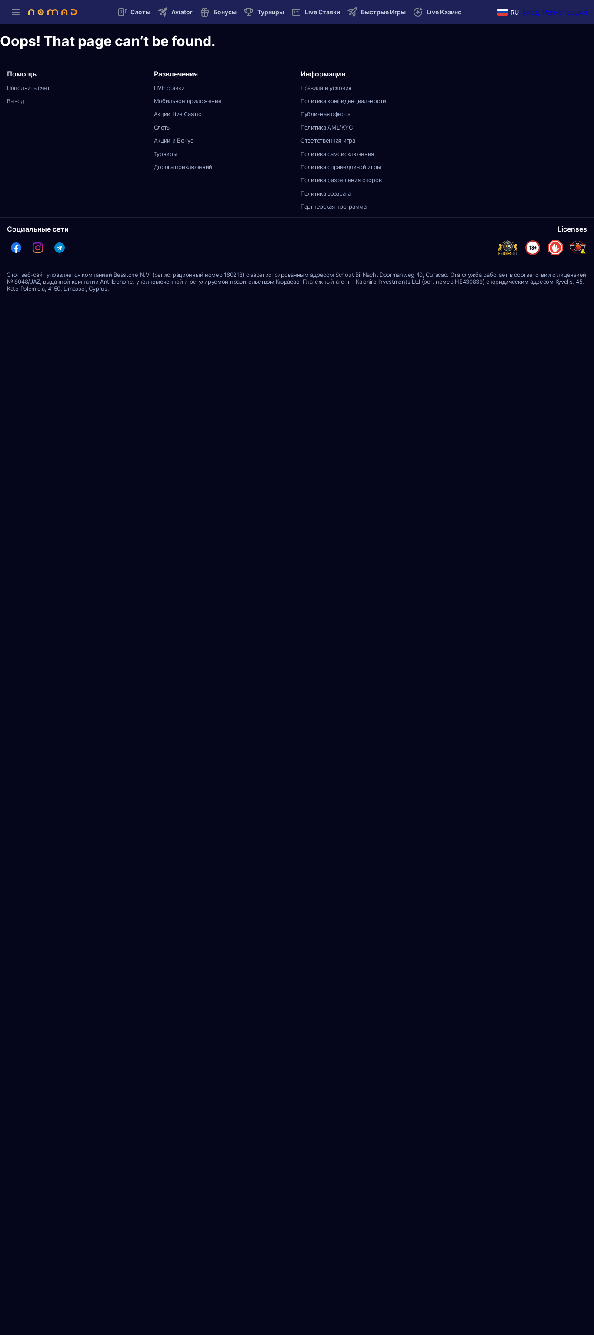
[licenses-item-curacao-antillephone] (577, 248)
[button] (16, 248)
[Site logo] (52, 12)
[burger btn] (15, 12)
